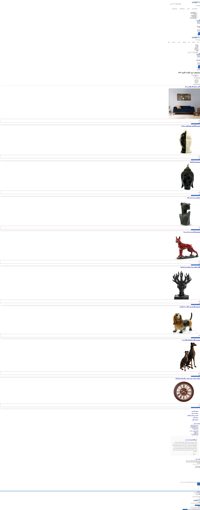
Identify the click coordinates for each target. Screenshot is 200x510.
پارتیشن (195, 14)
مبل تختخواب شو (193, 13)
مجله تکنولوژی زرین (194, 433)
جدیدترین (196, 79)
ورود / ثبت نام (185, 509)
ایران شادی (196, 431)
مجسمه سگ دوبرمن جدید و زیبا (192, 232)
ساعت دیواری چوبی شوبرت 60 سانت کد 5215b (187, 378)
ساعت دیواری (194, 16)
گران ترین (196, 81)
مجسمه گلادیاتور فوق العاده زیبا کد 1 (190, 126)
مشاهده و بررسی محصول (195, 123)
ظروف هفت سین (193, 17)
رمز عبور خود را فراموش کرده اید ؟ (193, 509)
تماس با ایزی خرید (193, 18)
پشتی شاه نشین (193, 15)
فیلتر (199, 68)
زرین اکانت (196, 432)
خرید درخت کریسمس (194, 425)
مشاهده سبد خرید (197, 492)
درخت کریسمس (193, 12)
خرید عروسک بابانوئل (194, 426)
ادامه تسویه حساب (199, 33)
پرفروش (196, 82)
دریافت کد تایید (197, 505)
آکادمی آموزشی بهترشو (194, 430)
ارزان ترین (196, 80)
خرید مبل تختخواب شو (194, 427)
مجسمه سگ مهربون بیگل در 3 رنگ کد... (189, 306)
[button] (196, 464)
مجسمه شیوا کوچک (195, 162)
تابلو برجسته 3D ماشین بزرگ (192, 86)
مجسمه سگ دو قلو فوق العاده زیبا (191, 340)
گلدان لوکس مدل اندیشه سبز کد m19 (190, 267)
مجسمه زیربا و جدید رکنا (193, 197)
